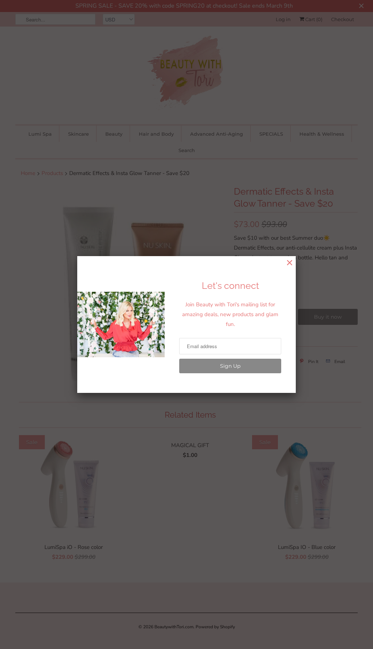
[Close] (289, 263)
